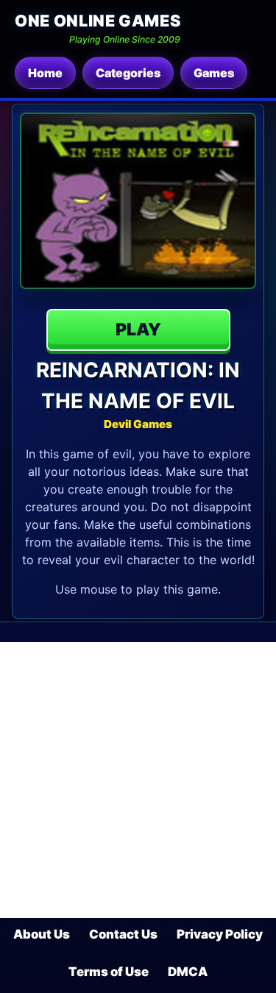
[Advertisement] (138, 780)
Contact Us (123, 934)
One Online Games (97, 20)
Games (214, 72)
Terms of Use (108, 971)
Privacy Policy (220, 934)
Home (45, 72)
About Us (41, 934)
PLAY (138, 329)
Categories (128, 72)
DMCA (188, 971)
